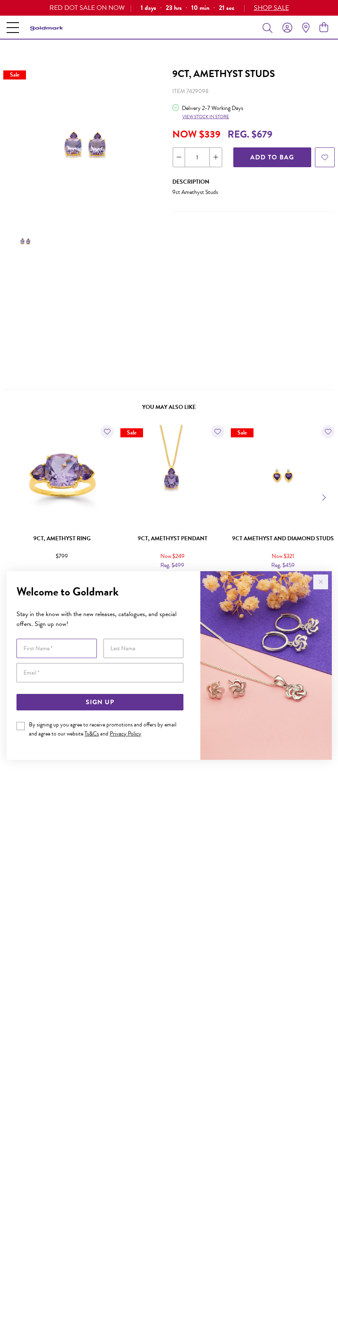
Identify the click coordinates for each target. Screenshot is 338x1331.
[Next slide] (324, 496)
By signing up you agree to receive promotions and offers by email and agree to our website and (102, 729)
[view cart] (323, 27)
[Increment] (215, 157)
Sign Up (100, 702)
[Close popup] (320, 581)
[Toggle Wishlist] (107, 431)
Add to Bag (272, 157)
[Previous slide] (13, 496)
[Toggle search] (269, 27)
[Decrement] (179, 157)
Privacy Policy (125, 733)
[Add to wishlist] (325, 157)
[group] (169, 8)
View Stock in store (205, 116)
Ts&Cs (91, 733)
